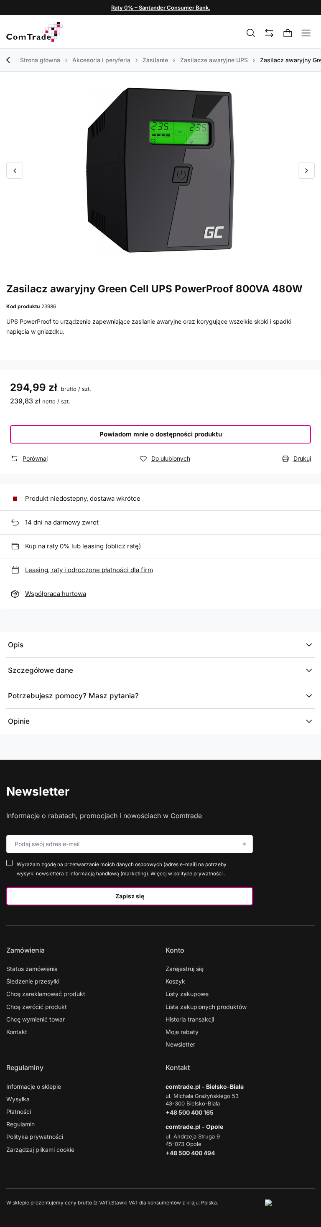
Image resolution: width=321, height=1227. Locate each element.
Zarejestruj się (185, 968)
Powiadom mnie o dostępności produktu (160, 434)
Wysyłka (18, 1099)
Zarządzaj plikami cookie (40, 1149)
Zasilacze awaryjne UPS (214, 59)
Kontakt (16, 1031)
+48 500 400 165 (190, 1112)
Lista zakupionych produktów (206, 1006)
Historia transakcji (190, 1019)
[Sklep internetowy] (290, 1202)
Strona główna (40, 59)
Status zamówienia (32, 968)
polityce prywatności (198, 873)
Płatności (18, 1111)
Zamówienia (25, 950)
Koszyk (175, 981)
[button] (14, 170)
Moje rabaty (182, 1031)
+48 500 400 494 (190, 1152)
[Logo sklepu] (34, 32)
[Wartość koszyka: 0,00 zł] (288, 33)
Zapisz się (129, 896)
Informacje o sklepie (33, 1086)
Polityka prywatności (34, 1136)
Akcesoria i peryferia (101, 59)
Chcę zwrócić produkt (36, 1006)
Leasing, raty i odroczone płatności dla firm (89, 570)
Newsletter (37, 791)
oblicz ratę (123, 546)
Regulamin (20, 1124)
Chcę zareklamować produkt (45, 993)
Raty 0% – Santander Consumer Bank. (160, 7)
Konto (175, 950)
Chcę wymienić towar (35, 1019)
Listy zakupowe (187, 993)
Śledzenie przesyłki (32, 981)
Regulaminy (24, 1067)
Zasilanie (155, 59)
